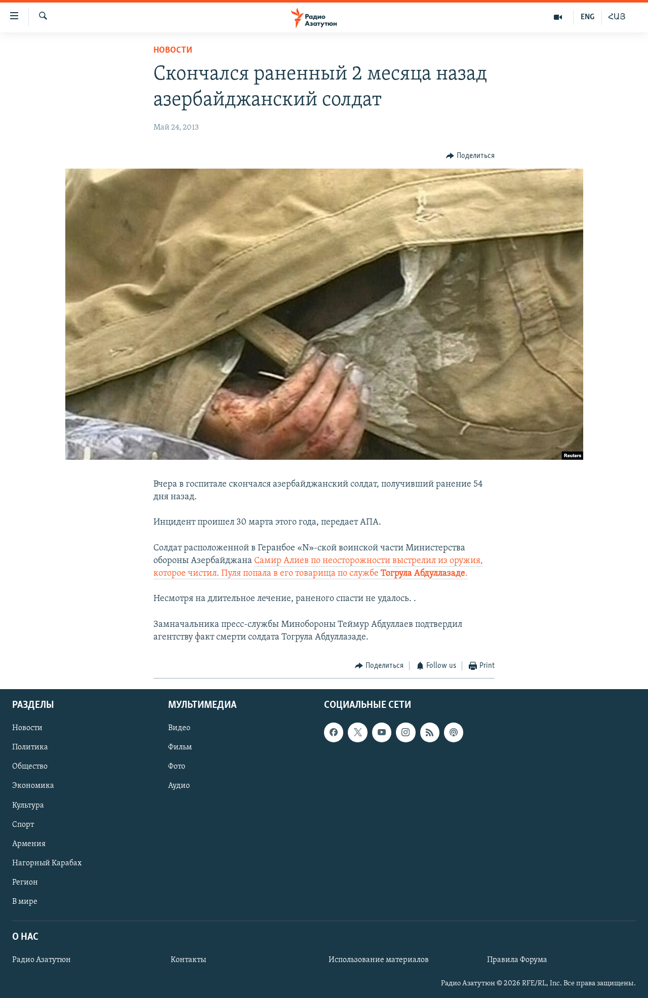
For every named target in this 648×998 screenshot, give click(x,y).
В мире (24, 901)
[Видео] (558, 17)
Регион (25, 882)
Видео (179, 728)
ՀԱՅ (617, 17)
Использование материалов (379, 960)
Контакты (188, 960)
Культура (28, 805)
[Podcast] (453, 732)
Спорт (23, 824)
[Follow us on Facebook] (333, 732)
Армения (29, 844)
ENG (587, 17)
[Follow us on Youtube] (381, 732)
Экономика (33, 786)
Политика (30, 747)
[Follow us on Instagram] (405, 732)
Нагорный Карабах (47, 863)
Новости (172, 50)
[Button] (470, 156)
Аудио (179, 786)
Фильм (180, 747)
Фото (176, 767)
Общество (30, 767)
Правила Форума (517, 960)
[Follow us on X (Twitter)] (357, 732)
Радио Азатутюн (41, 960)
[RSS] (429, 732)
